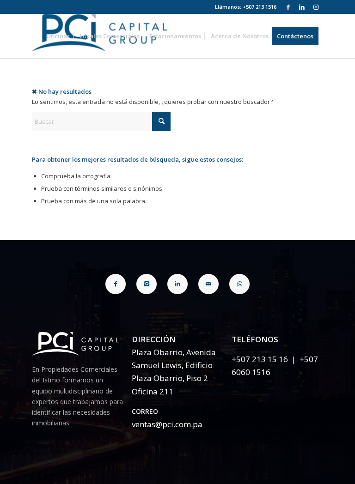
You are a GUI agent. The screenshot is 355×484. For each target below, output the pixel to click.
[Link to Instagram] (316, 7)
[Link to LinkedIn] (302, 7)
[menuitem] (58, 36)
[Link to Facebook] (288, 7)
